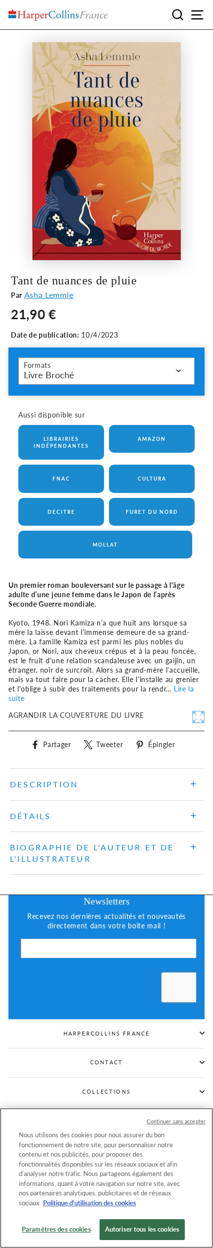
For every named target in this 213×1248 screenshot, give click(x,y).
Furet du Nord (152, 512)
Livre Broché (49, 374)
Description (44, 784)
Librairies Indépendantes (61, 442)
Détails (30, 816)
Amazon (152, 439)
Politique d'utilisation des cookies (89, 1203)
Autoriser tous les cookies (142, 1229)
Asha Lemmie (48, 294)
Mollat (105, 545)
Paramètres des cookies (56, 1229)
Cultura (152, 479)
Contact (106, 1062)
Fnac (61, 479)
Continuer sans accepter (176, 1121)
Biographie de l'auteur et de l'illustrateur (92, 852)
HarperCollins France (106, 1033)
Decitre (61, 512)
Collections (106, 1091)
